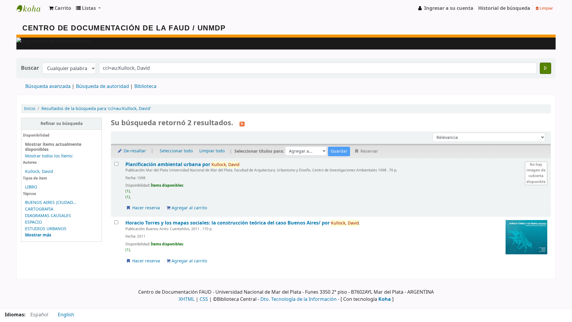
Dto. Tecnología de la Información (298, 299)
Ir (545, 68)
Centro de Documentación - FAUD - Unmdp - (31, 8)
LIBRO (31, 187)
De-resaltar (134, 151)
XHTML (187, 299)
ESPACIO (33, 222)
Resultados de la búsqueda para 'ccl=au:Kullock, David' (96, 109)
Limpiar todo (212, 151)
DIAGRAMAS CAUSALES (48, 216)
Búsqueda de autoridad (102, 86)
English (66, 314)
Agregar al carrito (188, 208)
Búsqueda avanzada (48, 86)
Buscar (30, 68)
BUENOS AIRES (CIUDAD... (50, 202)
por (168, 164)
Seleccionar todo (176, 151)
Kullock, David (39, 171)
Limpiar (546, 8)
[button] (60, 8)
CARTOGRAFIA (39, 209)
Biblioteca (145, 86)
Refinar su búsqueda (62, 123)
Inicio (29, 109)
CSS (204, 299)
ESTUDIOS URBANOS (45, 229)
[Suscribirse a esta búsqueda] (242, 123)
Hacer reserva (145, 208)
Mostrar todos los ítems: (49, 156)
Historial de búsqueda (504, 8)
